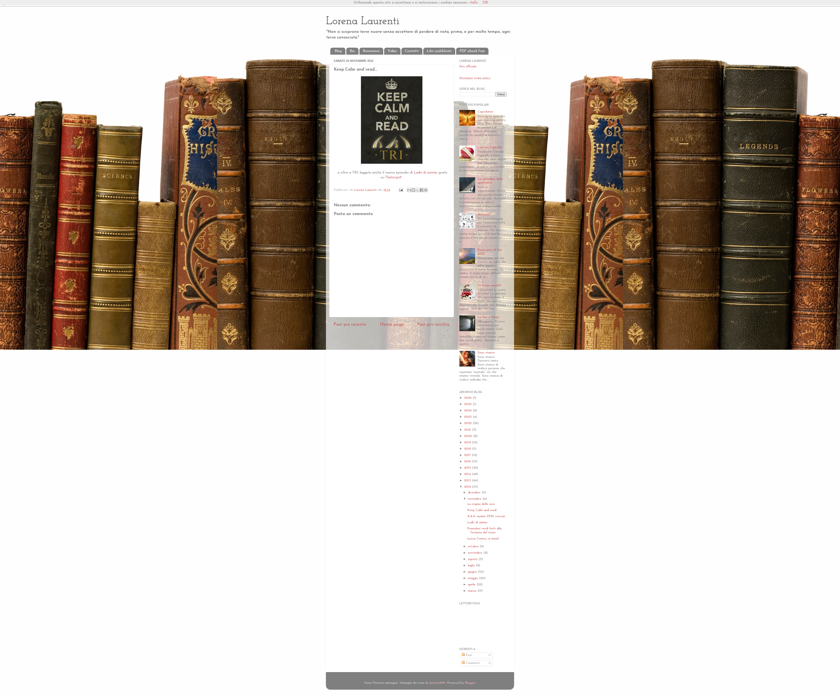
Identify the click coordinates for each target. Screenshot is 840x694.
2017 (468, 455)
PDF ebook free (472, 51)
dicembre (475, 492)
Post (468, 655)
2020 (468, 436)
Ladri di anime (425, 172)
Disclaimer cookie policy (474, 78)
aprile (472, 584)
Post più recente (350, 324)
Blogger (470, 683)
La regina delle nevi (481, 504)
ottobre (474, 546)
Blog (338, 51)
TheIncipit (392, 177)
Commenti (472, 663)
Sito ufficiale (468, 66)
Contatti (412, 51)
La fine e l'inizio (488, 317)
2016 (468, 461)
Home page (392, 324)
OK (485, 2)
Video (392, 51)
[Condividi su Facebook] (421, 190)
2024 (468, 410)
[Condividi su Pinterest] (426, 190)
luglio (472, 565)
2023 (468, 417)
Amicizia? (484, 214)
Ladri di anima (477, 522)
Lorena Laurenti (362, 21)
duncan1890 (437, 683)
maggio (473, 578)
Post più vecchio (433, 324)
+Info (473, 2)
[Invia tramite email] (409, 190)
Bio (352, 51)
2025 (468, 404)
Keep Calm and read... (482, 510)
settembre (475, 553)
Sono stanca (486, 352)
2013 (468, 480)
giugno (473, 572)
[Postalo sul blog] (413, 190)
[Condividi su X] (417, 190)
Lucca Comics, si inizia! (483, 538)
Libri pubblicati (439, 51)
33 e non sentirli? (489, 285)
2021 (468, 429)
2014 (468, 474)
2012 (468, 487)
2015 (468, 468)
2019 (468, 442)
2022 (468, 423)
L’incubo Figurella (490, 147)
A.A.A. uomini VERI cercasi (486, 516)
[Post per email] (400, 190)
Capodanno (485, 111)
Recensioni (371, 51)
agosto (473, 559)
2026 (468, 398)
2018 (468, 448)
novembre (475, 499)
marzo (473, 591)
